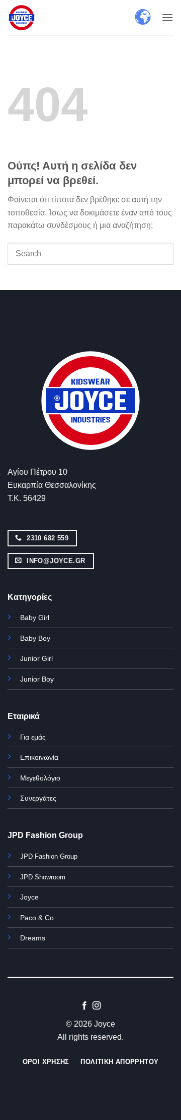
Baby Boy (35, 638)
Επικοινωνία (39, 757)
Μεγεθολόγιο (40, 778)
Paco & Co (37, 918)
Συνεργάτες (38, 798)
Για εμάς (33, 737)
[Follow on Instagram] (97, 1006)
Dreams (32, 938)
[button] (167, 17)
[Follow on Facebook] (84, 1006)
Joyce (29, 897)
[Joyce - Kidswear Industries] (33, 17)
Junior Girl (36, 658)
